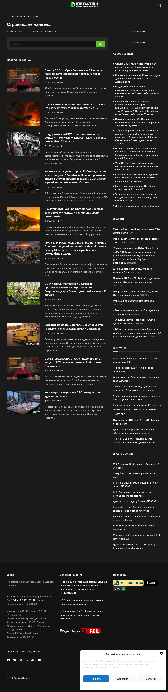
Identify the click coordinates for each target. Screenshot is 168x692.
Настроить (150, 678)
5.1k (61, 370)
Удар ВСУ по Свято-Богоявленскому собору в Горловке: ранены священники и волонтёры (74, 326)
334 (61, 112)
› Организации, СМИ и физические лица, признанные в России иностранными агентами (82, 614)
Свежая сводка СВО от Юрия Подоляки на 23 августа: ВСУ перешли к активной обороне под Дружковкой (74, 362)
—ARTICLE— (120, 414)
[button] (161, 654)
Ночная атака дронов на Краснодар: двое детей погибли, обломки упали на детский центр (75, 105)
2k (60, 146)
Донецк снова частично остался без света (137, 205)
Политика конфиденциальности (123, 686)
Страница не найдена (27, 16)
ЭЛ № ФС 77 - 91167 (24, 600)
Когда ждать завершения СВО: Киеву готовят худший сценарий (73, 394)
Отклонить (123, 678)
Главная (11, 16)
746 (61, 333)
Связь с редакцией (30, 651)
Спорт (120, 218)
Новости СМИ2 (137, 31)
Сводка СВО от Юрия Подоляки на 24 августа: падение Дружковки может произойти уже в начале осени (74, 73)
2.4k (61, 258)
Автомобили (124, 453)
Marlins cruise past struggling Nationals (133, 300)
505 (61, 82)
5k (60, 299)
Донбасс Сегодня (22, 677)
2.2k (61, 400)
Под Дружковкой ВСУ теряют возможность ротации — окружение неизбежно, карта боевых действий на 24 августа (75, 137)
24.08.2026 (50, 82)
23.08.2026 (50, 221)
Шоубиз (121, 348)
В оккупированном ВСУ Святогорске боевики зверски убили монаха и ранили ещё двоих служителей (74, 212)
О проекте (12, 651)
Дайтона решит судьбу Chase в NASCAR (135, 501)
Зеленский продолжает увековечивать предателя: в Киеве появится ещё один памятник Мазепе (136, 197)
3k (60, 187)
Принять (96, 678)
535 (61, 221)
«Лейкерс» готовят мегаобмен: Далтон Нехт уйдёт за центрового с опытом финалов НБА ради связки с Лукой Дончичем (137, 332)
